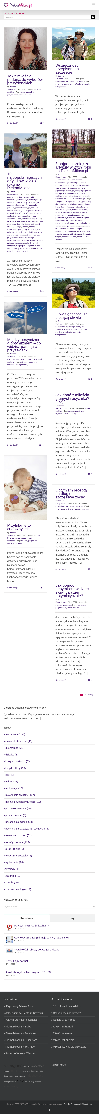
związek (58, 239)
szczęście (86, 84)
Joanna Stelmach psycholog (21, 1019)
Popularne (26, 918)
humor (87, 204)
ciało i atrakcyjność (74, 180)
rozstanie (59, 223)
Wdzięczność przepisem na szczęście (67, 68)
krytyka (6, 1071)
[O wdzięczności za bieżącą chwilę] (73, 293)
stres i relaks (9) (14, 848)
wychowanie (31, 248)
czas (14, 224)
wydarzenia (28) (14, 862)
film (24, 1066)
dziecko (20, 200)
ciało (57, 204)
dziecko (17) (12, 754)
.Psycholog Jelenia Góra (19, 1006)
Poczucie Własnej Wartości (20, 1053)
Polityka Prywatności (72, 1104)
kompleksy (59, 207)
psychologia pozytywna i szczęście (69, 81)
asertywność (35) (15, 734)
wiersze (77, 234)
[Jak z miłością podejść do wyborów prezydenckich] (25, 48)
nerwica (58, 212)
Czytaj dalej (12, 123)
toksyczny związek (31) (18, 855)
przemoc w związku (81, 218)
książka (24, 541)
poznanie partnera (77, 188)
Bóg (89, 201)
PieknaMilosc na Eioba (18, 1026)
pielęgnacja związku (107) (20, 795)
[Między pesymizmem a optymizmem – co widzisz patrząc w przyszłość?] (25, 318)
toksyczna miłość (84, 231)
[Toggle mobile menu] (93, 4)
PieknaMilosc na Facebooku (21, 1033)
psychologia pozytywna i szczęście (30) (27, 828)
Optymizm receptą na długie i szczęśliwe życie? (71, 493)
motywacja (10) (14, 788)
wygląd (58, 237)
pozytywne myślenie (15, 95)
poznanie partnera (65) (18, 808)
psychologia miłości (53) (19, 821)
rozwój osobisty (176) (17, 842)
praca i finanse (21, 208)
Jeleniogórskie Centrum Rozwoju (24, 1013)
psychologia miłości (63, 191)
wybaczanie (86, 234)
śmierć (87, 226)
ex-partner (23, 1071)
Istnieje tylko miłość (64, 1019)
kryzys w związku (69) (18, 761)
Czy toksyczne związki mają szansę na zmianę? (41, 937)
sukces (63, 228)
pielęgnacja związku (73, 185)
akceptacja (59, 201)
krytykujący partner (72, 207)
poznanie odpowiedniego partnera (69, 215)
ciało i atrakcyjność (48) (18, 741)
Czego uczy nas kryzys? (67, 1013)
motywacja (59, 185)
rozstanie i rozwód (72, 193)
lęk (41, 200)
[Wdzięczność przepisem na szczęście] (73, 43)
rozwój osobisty (70, 223)
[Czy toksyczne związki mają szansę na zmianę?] (9, 938)
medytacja (67, 210)
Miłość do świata (62, 1033)
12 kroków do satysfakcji (67, 1006)
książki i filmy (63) (15, 768)
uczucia (28, 95)
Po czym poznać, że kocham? (31, 925)
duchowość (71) (14, 747)
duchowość (60, 182)
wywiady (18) (12, 869)
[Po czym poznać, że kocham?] (9, 926)
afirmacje (38, 1082)
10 (42, 445)
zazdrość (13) (13, 875)
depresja (20, 224)
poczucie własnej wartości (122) (23, 801)
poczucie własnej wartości (17, 205)
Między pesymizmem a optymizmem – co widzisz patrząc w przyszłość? (25, 345)
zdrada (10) (12, 882)
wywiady (32, 216)
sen (81, 226)
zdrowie (80, 237)
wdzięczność (60, 87)
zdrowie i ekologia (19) (18, 889)
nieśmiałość (67, 212)
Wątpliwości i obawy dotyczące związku (36, 949)
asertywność (60, 180)
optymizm (30, 92)
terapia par (71, 231)
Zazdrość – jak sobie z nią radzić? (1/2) (28, 972)
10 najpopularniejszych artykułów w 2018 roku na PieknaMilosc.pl (24, 181)
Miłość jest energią (63, 1040)
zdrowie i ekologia (78, 199)
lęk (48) (9, 774)
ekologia (73, 204)
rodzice (20, 240)
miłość (22, 92)
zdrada (66, 199)
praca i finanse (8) (15, 815)
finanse (13, 1082)
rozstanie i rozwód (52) (18, 835)
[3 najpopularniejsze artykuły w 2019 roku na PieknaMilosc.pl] (73, 143)
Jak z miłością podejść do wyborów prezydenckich (25, 79)
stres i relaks (68, 196)
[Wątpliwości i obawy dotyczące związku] (9, 950)
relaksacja (79, 220)
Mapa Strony (87, 1104)
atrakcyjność (81, 201)
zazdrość (59, 199)
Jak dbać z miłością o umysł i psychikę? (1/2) (72, 398)
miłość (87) (11, 781)
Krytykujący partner (17, 960)
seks (27, 243)
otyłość (85, 212)
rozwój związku (83, 223)
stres (57, 228)
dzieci (37, 224)
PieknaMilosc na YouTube (20, 1046)
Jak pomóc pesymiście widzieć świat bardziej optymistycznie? (72, 590)
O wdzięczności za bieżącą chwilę (71, 316)
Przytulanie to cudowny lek (19, 527)
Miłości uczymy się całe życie (69, 1046)
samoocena (74, 226)
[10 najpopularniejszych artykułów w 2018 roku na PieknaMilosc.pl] (25, 150)
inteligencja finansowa (20, 1076)
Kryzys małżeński (63, 1026)
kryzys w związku (73, 182)
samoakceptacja (62, 226)
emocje (81, 204)
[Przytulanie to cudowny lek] (25, 488)
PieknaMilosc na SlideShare (21, 1040)
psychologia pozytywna (64, 220)
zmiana (87, 237)
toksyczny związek (81, 196)
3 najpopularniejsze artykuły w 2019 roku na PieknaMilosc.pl (73, 167)
